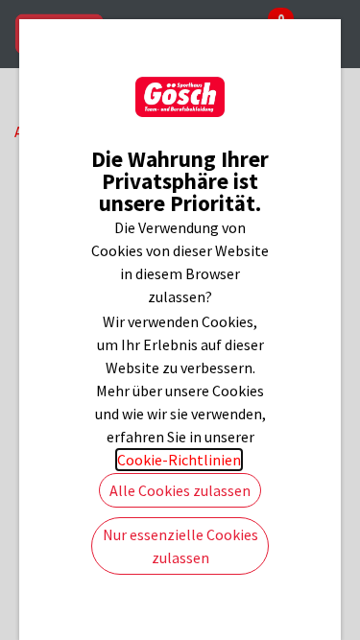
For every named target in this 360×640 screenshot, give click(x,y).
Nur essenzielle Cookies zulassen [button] (180, 546)
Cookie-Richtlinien (179, 459)
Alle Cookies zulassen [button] (180, 490)
